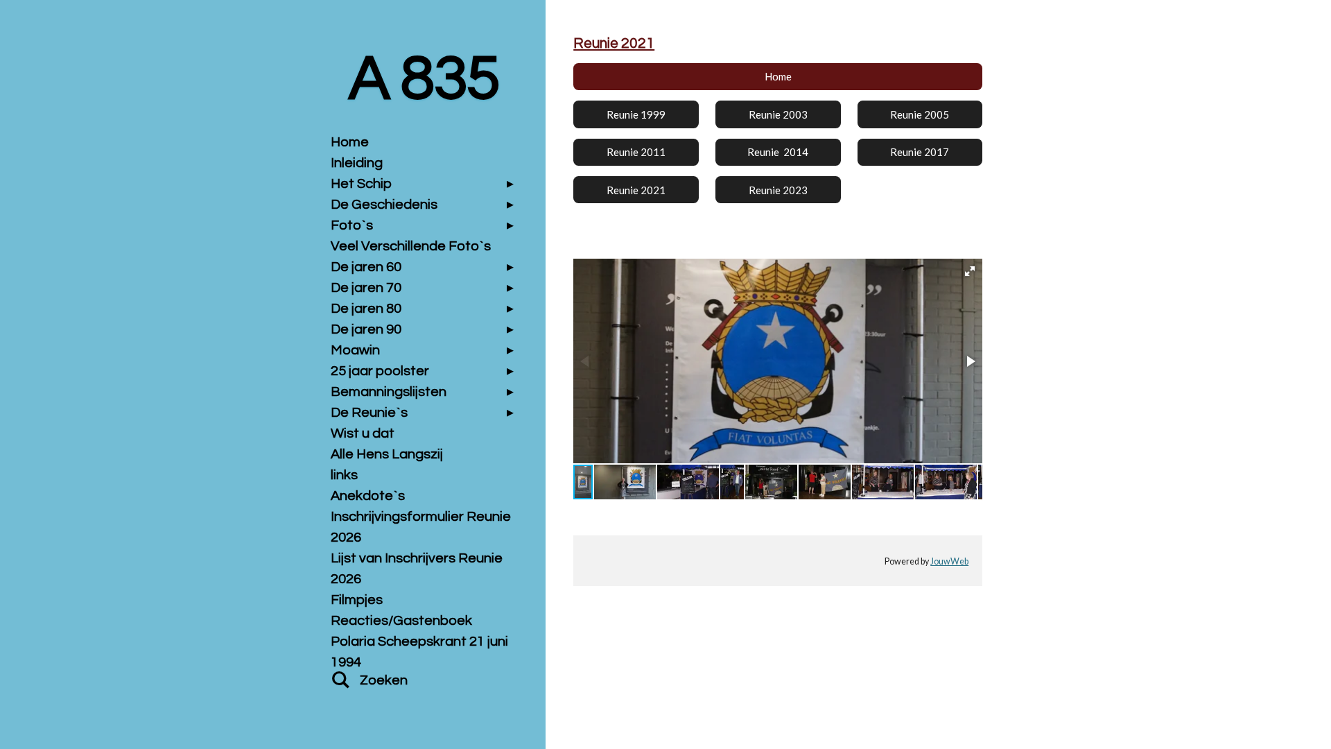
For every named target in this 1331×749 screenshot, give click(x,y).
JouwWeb (949, 561)
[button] (970, 271)
